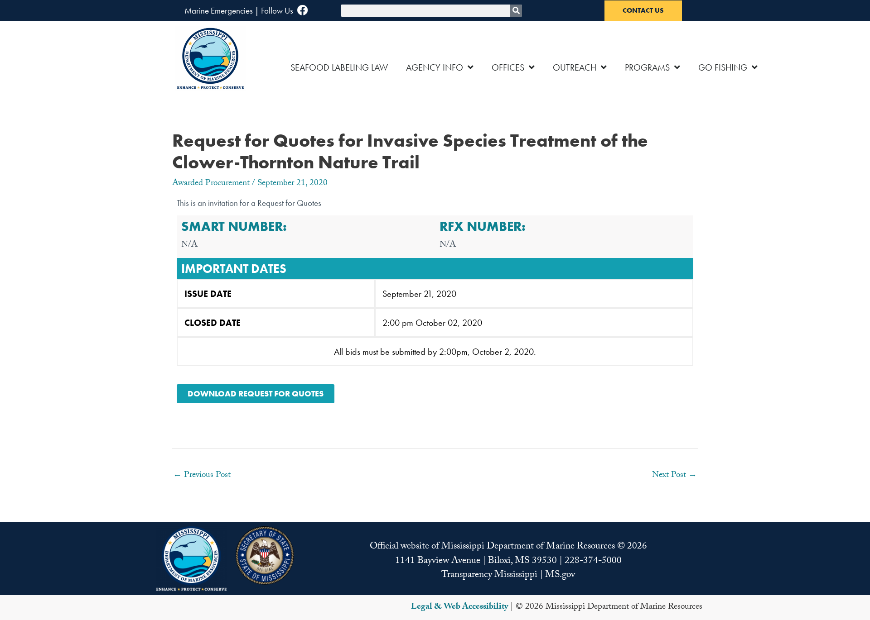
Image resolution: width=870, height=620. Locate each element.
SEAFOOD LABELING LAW (339, 67)
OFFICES (508, 67)
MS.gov (560, 576)
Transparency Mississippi (489, 576)
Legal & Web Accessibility (459, 607)
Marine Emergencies (218, 10)
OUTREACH (574, 67)
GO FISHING (722, 67)
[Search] (516, 11)
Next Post (674, 475)
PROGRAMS (647, 67)
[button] (191, 558)
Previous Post (202, 475)
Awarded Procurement (211, 183)
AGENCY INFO (434, 67)
